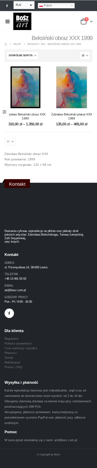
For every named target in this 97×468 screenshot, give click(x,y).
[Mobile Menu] (7, 21)
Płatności (11, 353)
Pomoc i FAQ (13, 367)
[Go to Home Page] (6, 44)
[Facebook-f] (9, 313)
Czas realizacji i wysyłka (21, 348)
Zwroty (9, 357)
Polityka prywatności (18, 343)
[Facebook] (7, 5)
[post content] (25, 87)
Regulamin (11, 338)
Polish (47, 5)
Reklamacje (12, 362)
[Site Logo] (22, 21)
